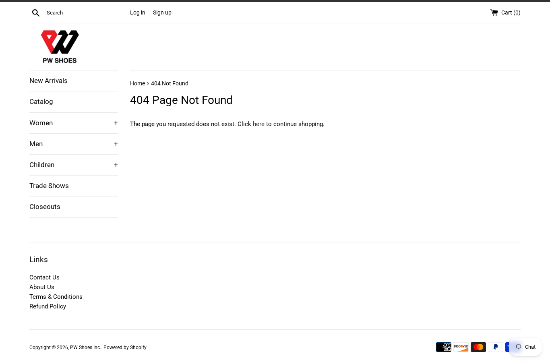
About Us (41, 287)
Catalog (41, 101)
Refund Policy (47, 306)
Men (73, 144)
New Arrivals (48, 81)
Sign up (162, 12)
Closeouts (44, 207)
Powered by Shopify (125, 347)
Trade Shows (49, 186)
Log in (137, 12)
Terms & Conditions (56, 296)
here (259, 124)
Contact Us (44, 277)
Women (73, 123)
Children (73, 165)
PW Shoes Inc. (85, 347)
